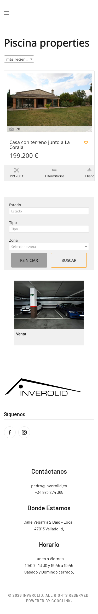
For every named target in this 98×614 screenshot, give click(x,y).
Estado (15, 204)
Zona (13, 240)
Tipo (13, 222)
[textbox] (49, 211)
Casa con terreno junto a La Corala (39, 145)
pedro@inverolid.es (49, 485)
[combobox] (19, 59)
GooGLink (61, 601)
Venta (21, 333)
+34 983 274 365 (49, 492)
